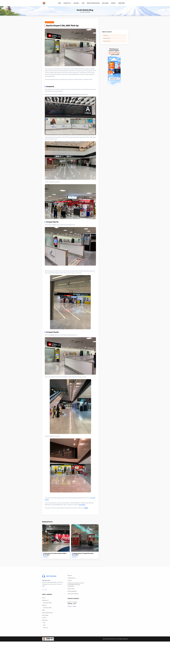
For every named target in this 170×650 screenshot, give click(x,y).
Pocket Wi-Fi (67, 3)
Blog (44, 625)
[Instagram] (46, 589)
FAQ (44, 622)
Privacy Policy (71, 588)
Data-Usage (105, 3)
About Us (45, 627)
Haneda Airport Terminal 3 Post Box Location (83, 554)
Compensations (71, 578)
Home (59, 3)
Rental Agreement (72, 591)
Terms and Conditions (73, 593)
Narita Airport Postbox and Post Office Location (55, 554)
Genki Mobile (82, 504)
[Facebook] (43, 589)
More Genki (121, 3)
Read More (46, 556)
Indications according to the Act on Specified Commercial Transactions (76, 584)
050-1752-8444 (51, 576)
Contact (113, 3)
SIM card (76, 3)
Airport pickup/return (93, 3)
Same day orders (47, 602)
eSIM (83, 3)
